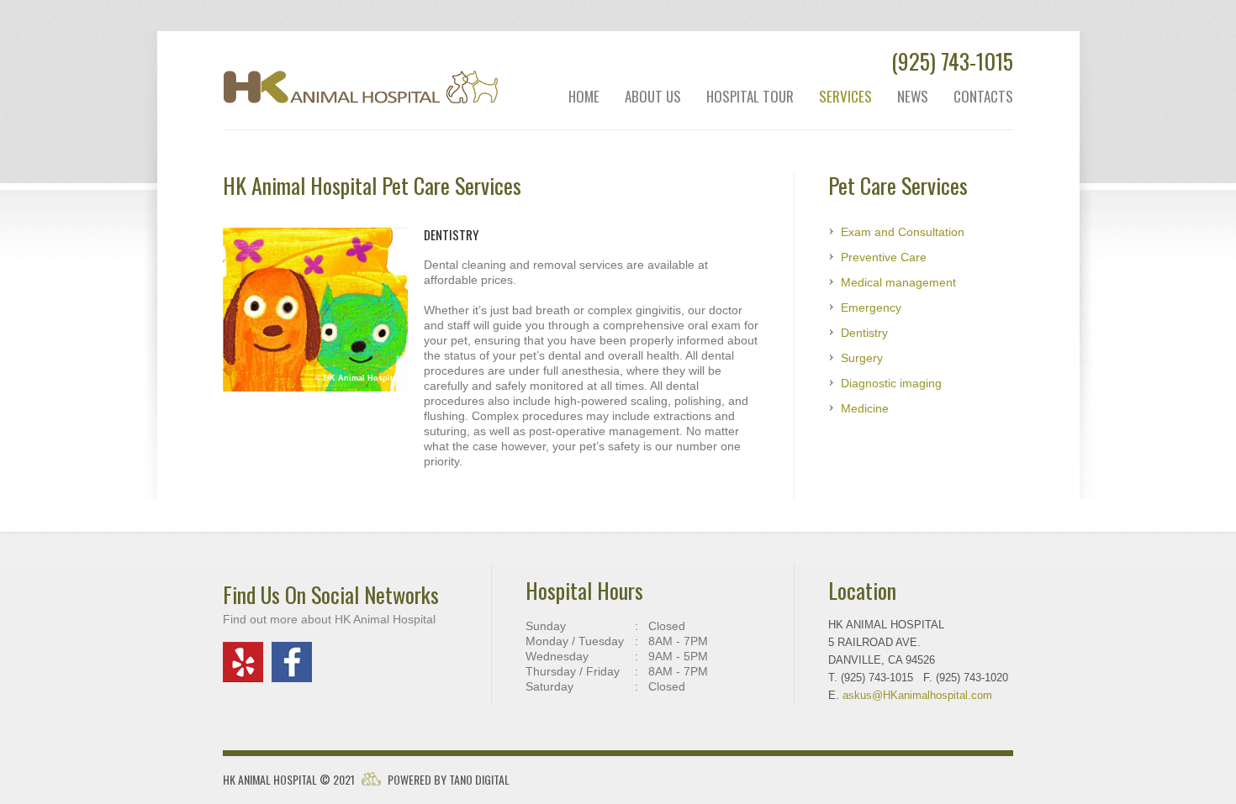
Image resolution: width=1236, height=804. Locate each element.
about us (653, 96)
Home (584, 96)
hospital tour (750, 96)
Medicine (865, 408)
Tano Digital (479, 779)
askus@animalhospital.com (917, 695)
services (845, 96)
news (912, 96)
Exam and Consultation (902, 232)
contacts (983, 96)
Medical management (898, 282)
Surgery (862, 358)
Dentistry (864, 332)
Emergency (871, 307)
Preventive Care (884, 257)
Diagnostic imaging (891, 383)
